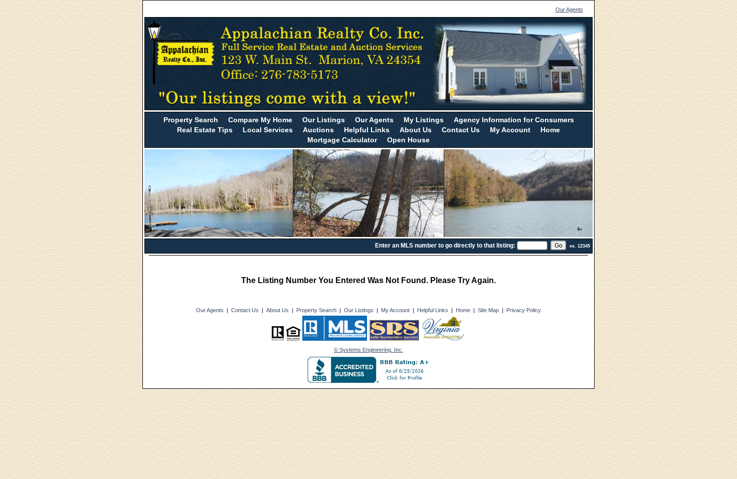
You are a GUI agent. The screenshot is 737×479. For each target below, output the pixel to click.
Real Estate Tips (205, 130)
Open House (408, 140)
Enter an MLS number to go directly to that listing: (445, 245)
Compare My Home (260, 120)
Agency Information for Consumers (514, 120)
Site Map (488, 310)
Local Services (268, 130)
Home (550, 130)
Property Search (190, 120)
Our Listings (323, 120)
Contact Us (461, 130)
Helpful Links (367, 130)
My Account (510, 130)
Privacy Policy (523, 310)
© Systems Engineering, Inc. (368, 350)
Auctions (318, 130)
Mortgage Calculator (342, 140)
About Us (416, 130)
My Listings (424, 120)
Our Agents (569, 10)
